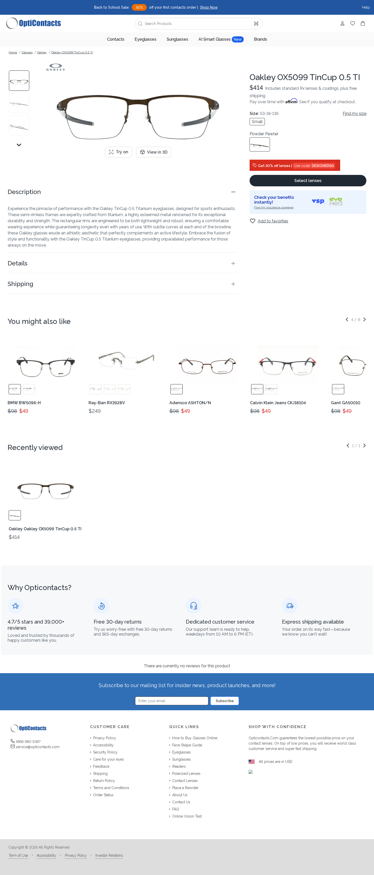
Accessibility (46, 855)
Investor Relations (109, 855)
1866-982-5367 (28, 742)
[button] (122, 192)
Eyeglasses (145, 39)
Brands (260, 39)
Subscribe (225, 701)
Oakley (42, 52)
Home (13, 52)
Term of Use (18, 855)
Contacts (115, 39)
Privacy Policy (76, 855)
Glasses (27, 52)
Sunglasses (177, 39)
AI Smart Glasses (220, 39)
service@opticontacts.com (38, 747)
